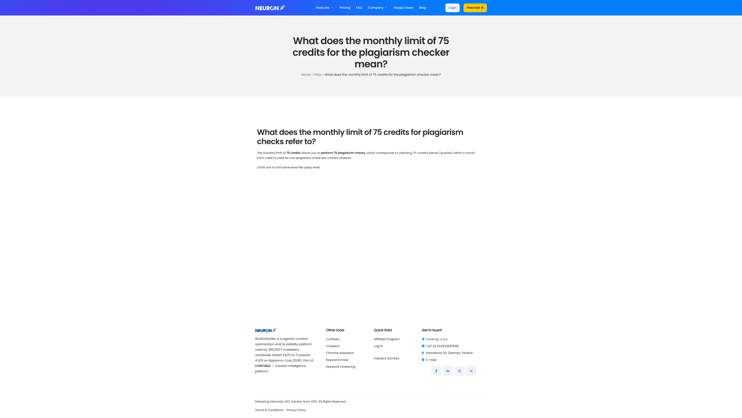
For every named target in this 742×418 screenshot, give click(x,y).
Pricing (345, 7)
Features (322, 7)
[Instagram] (460, 371)
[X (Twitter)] (471, 371)
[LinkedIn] (448, 371)
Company (376, 7)
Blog (422, 7)
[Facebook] (436, 371)
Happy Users (403, 7)
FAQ (359, 7)
